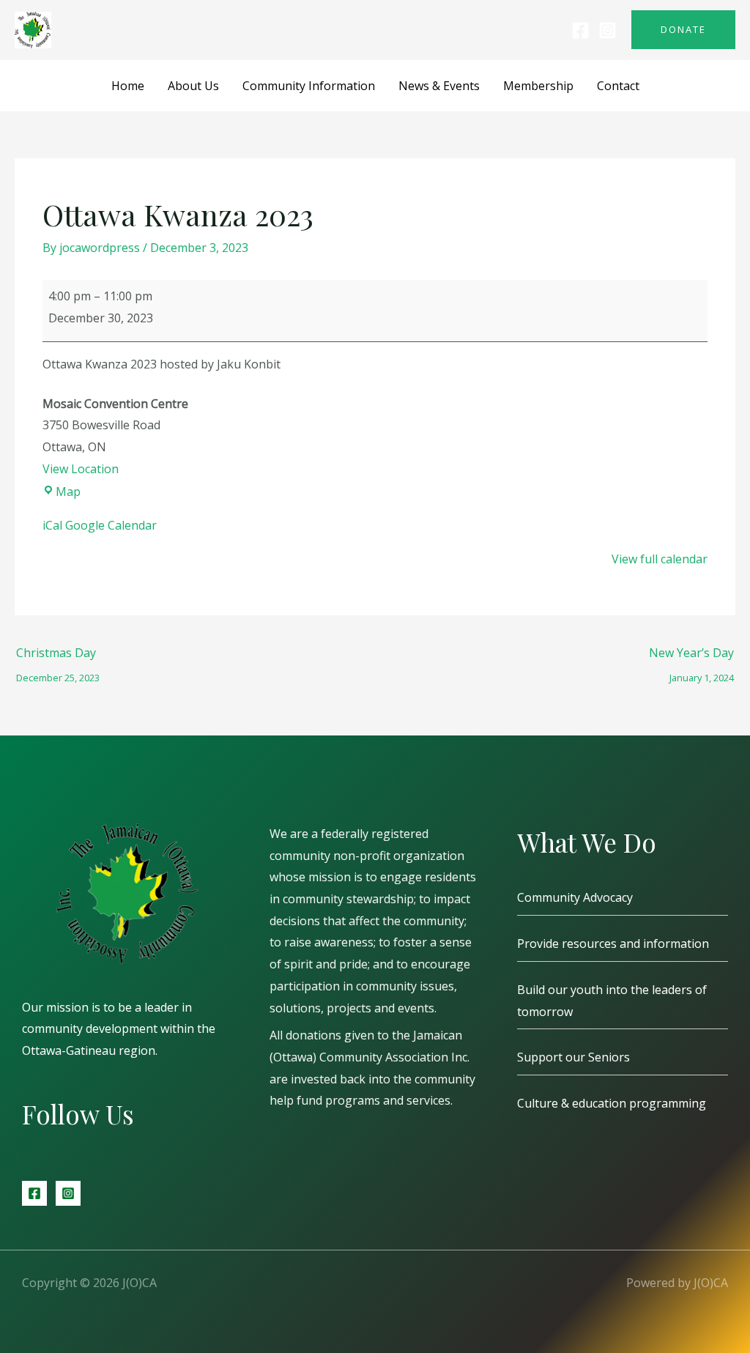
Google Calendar (111, 525)
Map (68, 491)
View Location (80, 469)
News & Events (439, 86)
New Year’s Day (691, 656)
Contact (618, 86)
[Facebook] (580, 30)
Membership (538, 86)
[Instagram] (607, 30)
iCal (52, 525)
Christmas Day (58, 656)
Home (127, 86)
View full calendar (660, 559)
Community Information (308, 86)
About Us (193, 86)
